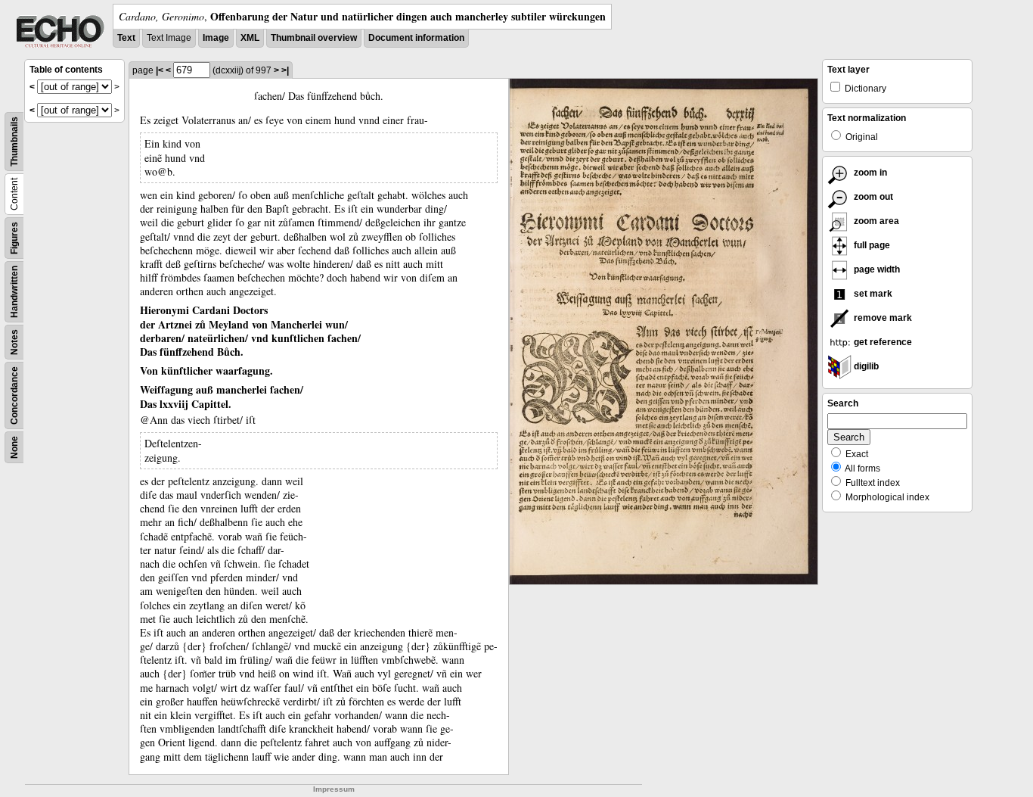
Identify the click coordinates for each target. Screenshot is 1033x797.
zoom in (869, 172)
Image (216, 38)
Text (126, 38)
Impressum (334, 789)
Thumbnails (14, 142)
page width (876, 269)
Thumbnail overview (314, 38)
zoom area (875, 221)
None (14, 447)
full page (871, 245)
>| (285, 70)
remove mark (882, 318)
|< (159, 70)
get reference (882, 342)
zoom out (872, 196)
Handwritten (14, 292)
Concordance (14, 395)
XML (249, 38)
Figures (14, 238)
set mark (872, 293)
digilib (865, 366)
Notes (14, 342)
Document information (416, 38)
